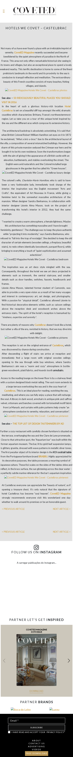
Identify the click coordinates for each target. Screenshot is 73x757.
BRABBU (43, 456)
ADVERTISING (36, 746)
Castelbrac (57, 345)
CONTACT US (37, 743)
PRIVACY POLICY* (56, 732)
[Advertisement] (36, 605)
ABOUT (36, 740)
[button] (68, 661)
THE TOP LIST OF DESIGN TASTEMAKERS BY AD (38, 423)
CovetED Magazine (24, 52)
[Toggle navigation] (4, 11)
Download (36, 691)
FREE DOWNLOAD (36, 753)
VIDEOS (36, 749)
